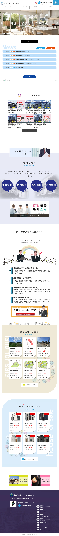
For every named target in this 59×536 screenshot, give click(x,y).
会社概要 (42, 6)
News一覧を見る (29, 76)
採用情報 (51, 6)
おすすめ (50, 48)
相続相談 (25, 6)
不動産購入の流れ (43, 525)
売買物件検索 (7, 6)
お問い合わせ (42, 520)
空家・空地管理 (34, 6)
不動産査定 (16, 6)
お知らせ (40, 48)
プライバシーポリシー (44, 527)
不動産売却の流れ (43, 522)
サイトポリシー (43, 529)
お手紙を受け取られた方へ (45, 516)
